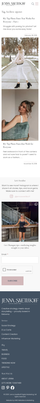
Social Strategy (8, 325)
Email (5, 254)
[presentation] (17, 270)
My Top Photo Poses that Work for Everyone (18, 145)
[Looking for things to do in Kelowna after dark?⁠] (20, 226)
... (21, 157)
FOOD (4, 358)
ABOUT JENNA (8, 378)
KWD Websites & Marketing (24, 400)
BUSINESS (6, 354)
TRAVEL (5, 350)
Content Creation (10, 334)
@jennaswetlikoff (22, 196)
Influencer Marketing (11, 338)
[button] (33, 4)
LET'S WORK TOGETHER (11, 383)
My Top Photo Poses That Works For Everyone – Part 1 (19, 20)
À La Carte (6, 330)
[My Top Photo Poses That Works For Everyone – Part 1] (20, 63)
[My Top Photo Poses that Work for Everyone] (20, 115)
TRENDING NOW (8, 363)
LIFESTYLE (5, 367)
